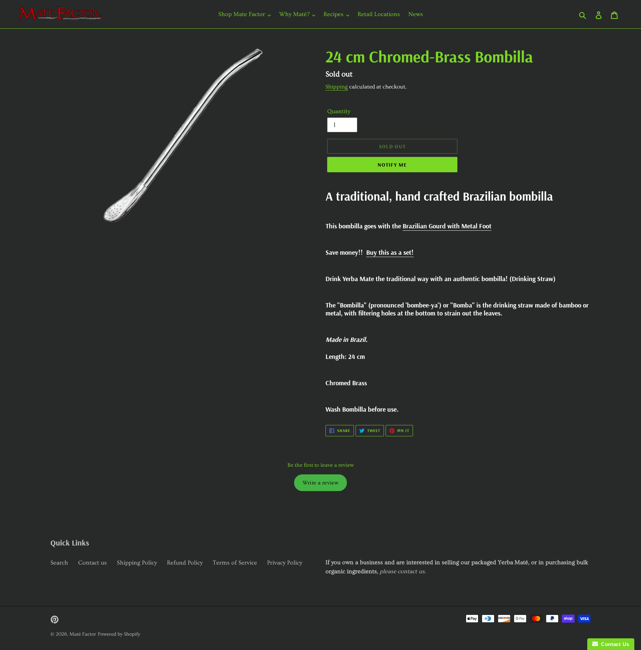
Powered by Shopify (119, 634)
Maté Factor (82, 634)
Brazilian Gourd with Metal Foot (447, 226)
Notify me (392, 164)
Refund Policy (185, 562)
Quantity (338, 111)
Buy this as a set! (390, 252)
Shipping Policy (137, 562)
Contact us (92, 562)
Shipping (337, 86)
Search (59, 562)
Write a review (320, 483)
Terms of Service (235, 562)
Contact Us (613, 644)
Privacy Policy (284, 562)
